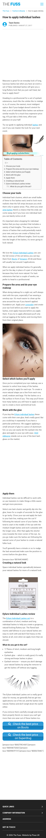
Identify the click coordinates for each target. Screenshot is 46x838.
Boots (14, 259)
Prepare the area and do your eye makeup (22, 169)
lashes (35, 125)
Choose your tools (13, 166)
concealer (29, 304)
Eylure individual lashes (24, 414)
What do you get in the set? (20, 186)
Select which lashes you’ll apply (18, 172)
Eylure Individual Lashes (23, 253)
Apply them (10, 178)
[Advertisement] (23, 55)
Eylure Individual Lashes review (18, 184)
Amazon (23, 259)
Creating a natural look (15, 181)
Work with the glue (13, 175)
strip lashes (8, 210)
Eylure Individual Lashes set (18, 618)
